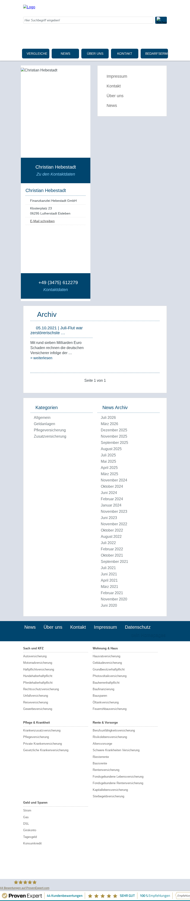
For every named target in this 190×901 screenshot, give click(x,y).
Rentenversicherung (106, 770)
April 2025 (109, 468)
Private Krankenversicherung (42, 743)
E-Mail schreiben (42, 221)
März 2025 (109, 474)
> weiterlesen (41, 358)
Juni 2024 (109, 493)
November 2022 (114, 524)
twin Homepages (148, 635)
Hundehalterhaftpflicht (37, 676)
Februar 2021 (112, 593)
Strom (27, 810)
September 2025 (114, 443)
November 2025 (114, 436)
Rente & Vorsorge (105, 722)
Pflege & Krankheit (36, 722)
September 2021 (114, 562)
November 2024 (114, 480)
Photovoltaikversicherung (110, 676)
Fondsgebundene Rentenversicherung (118, 783)
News (65, 53)
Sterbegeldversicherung (108, 796)
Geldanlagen (44, 424)
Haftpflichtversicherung (38, 669)
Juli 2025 (108, 455)
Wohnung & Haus (105, 648)
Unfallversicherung (35, 695)
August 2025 (111, 449)
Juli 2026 (108, 418)
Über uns (95, 53)
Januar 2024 (111, 505)
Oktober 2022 (112, 530)
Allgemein (42, 418)
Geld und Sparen (35, 802)
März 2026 (109, 424)
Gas (26, 817)
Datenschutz (138, 627)
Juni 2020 (109, 605)
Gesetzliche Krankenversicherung (45, 750)
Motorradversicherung (37, 662)
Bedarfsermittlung (156, 53)
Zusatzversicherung (50, 436)
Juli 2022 (108, 543)
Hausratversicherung (106, 656)
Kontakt (124, 53)
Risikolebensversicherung (110, 737)
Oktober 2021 (112, 555)
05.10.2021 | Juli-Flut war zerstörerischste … (56, 330)
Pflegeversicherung (50, 430)
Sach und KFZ (33, 648)
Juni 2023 (109, 518)
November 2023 (114, 511)
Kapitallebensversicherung (110, 790)
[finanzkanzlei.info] (29, 7)
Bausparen (100, 695)
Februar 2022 (112, 549)
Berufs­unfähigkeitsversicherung (114, 730)
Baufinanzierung (103, 689)
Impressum (117, 76)
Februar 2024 (112, 499)
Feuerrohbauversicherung (110, 709)
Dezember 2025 (114, 430)
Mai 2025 (108, 461)
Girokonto (29, 830)
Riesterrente (101, 757)
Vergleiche (37, 53)
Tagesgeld (30, 837)
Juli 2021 (108, 568)
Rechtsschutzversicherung (41, 689)
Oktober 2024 (112, 486)
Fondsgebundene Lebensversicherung (118, 776)
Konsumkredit (32, 843)
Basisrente (100, 763)
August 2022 (111, 537)
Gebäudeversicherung (107, 662)
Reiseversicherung (35, 702)
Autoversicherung (35, 656)
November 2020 (114, 599)
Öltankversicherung (106, 702)
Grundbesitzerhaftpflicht (109, 669)
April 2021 (109, 580)
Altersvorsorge (102, 743)
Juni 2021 (109, 574)
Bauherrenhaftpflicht (106, 682)
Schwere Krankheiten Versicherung (116, 750)
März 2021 (109, 587)
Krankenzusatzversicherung (41, 730)
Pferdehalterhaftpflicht (38, 682)
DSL (26, 823)
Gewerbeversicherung (37, 709)
